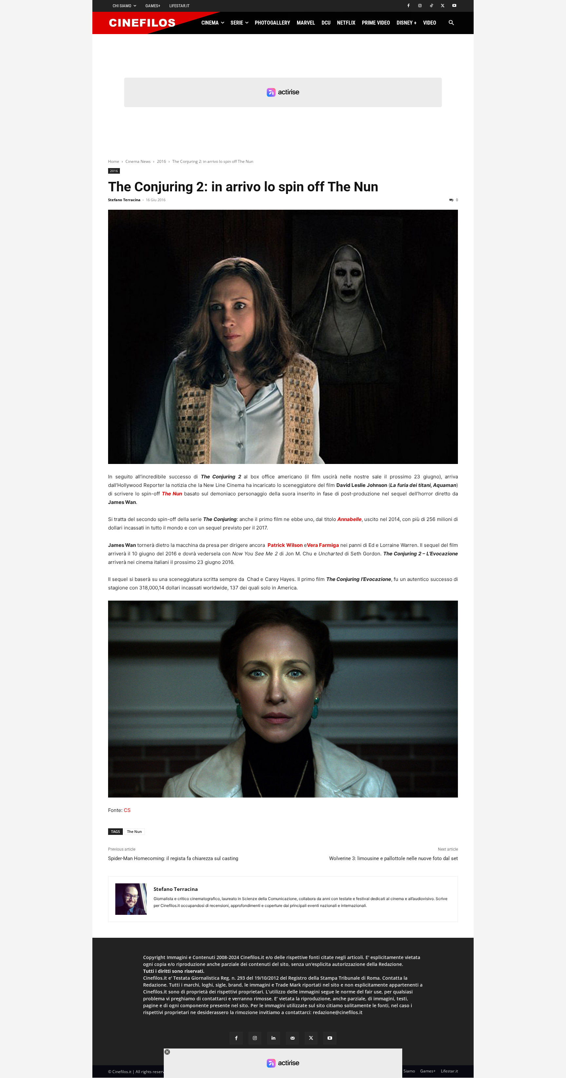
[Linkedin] (273, 1038)
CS (127, 810)
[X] (442, 6)
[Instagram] (420, 6)
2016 (161, 161)
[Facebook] (408, 6)
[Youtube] (454, 6)
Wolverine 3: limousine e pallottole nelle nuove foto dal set (393, 858)
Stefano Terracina (124, 199)
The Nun (172, 494)
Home (113, 161)
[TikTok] (431, 6)
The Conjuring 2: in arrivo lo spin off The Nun (243, 187)
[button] (451, 23)
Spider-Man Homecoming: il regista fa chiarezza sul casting (173, 858)
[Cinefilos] (145, 23)
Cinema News (138, 161)
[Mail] (292, 1038)
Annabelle (349, 519)
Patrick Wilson (285, 545)
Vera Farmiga (323, 545)
